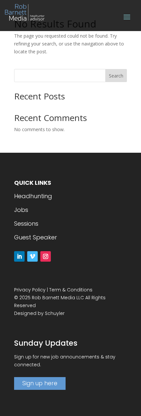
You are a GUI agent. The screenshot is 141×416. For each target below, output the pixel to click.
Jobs (21, 210)
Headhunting (33, 196)
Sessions (26, 223)
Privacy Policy (30, 289)
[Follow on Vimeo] (32, 256)
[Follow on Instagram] (45, 256)
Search (116, 76)
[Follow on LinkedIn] (19, 256)
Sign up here (39, 383)
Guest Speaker (35, 237)
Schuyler (55, 313)
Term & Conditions (70, 289)
